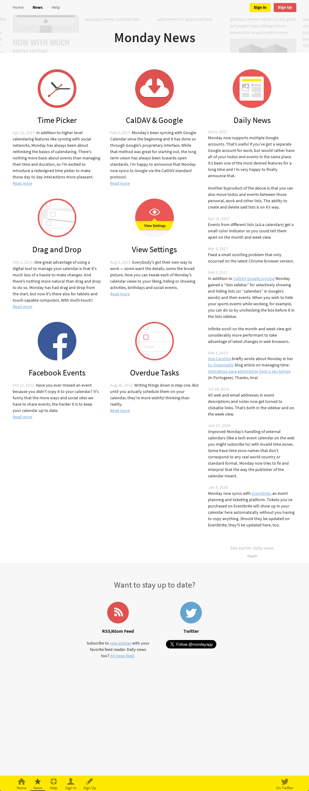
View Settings (154, 249)
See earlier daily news (252, 548)
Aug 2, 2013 (120, 262)
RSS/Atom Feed (118, 631)
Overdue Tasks (154, 372)
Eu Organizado (221, 365)
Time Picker (57, 120)
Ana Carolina (219, 359)
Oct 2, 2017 (217, 132)
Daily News (252, 120)
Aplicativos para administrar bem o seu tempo (249, 371)
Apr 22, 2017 (23, 133)
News (38, 7)
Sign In (260, 7)
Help (56, 7)
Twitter (191, 631)
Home (18, 7)
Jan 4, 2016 (218, 487)
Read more (22, 183)
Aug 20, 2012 (121, 385)
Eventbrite (261, 493)
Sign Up (285, 7)
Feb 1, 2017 (218, 353)
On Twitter (284, 787)
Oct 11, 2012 (23, 385)
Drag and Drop (56, 249)
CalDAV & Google (154, 120)
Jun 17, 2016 (219, 425)
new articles (120, 643)
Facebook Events (57, 372)
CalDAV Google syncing (254, 278)
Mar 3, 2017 (218, 249)
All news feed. (122, 656)
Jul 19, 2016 (218, 389)
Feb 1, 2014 (23, 262)
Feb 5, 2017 (120, 133)
